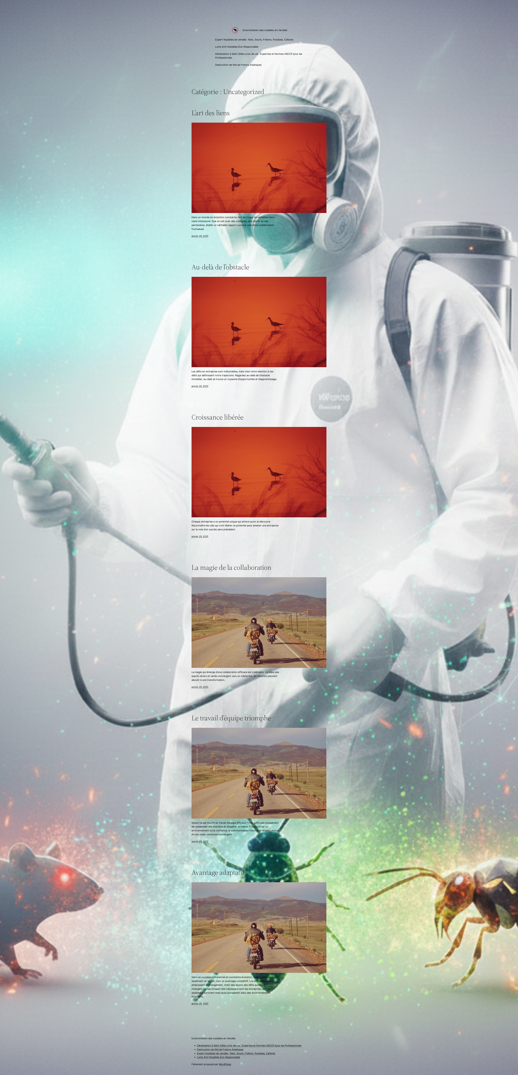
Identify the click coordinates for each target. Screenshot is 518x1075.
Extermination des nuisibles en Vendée (265, 30)
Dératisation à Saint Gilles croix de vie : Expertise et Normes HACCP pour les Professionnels (249, 1045)
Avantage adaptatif (218, 872)
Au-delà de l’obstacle (220, 267)
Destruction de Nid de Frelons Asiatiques (220, 1049)
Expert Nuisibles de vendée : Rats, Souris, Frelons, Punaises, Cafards (236, 1053)
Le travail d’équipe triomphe (231, 718)
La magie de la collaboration (231, 567)
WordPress (225, 1064)
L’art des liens (211, 113)
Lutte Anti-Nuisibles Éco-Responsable (218, 1057)
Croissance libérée (217, 417)
